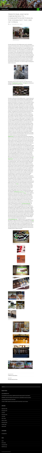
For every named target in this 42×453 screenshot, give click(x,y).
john (21, 24)
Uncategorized (4, 433)
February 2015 (4, 420)
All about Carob (5, 9)
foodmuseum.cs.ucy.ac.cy (17, 82)
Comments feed (4, 444)
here (26, 82)
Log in (3, 440)
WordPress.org (4, 446)
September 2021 (4, 408)
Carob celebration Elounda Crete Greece (8, 399)
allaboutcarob (10, 136)
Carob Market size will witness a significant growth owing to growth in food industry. (16, 395)
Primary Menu (40, 9)
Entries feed (4, 442)
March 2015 (4, 418)
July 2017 (3, 412)
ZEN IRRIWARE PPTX (5, 393)
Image (10, 24)
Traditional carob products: (12, 375)
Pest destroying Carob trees (12, 379)
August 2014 (4, 426)
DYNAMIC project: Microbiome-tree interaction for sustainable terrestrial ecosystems (16, 397)
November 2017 (4, 410)
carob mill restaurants (26, 203)
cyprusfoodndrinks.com (12, 219)
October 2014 (4, 424)
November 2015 (4, 414)
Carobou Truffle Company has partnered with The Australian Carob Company (15, 401)
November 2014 (4, 422)
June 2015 (3, 416)
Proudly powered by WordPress (6, 451)
